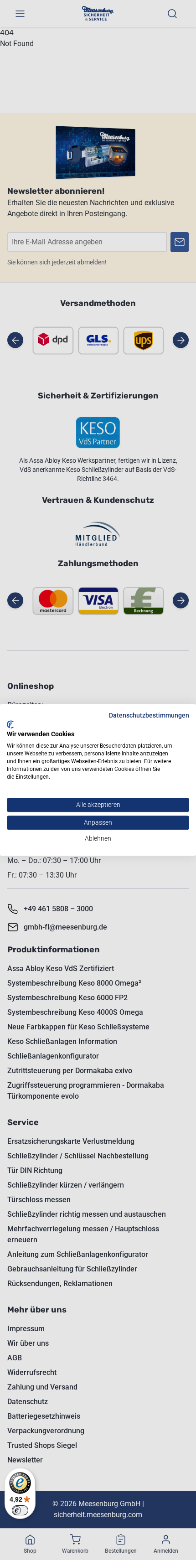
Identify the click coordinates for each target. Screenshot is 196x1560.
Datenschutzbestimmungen (149, 715)
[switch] (20, 1510)
